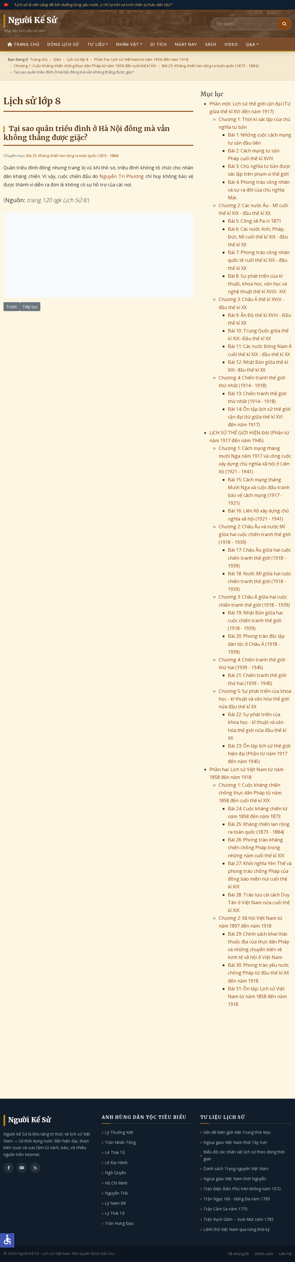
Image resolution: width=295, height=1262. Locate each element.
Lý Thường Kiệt (119, 1132)
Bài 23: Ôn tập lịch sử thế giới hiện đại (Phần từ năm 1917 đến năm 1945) (259, 754)
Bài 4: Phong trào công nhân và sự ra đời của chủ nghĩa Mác (259, 190)
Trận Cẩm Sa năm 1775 (225, 1209)
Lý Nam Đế (115, 1203)
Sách (210, 44)
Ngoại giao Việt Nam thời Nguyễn (234, 1178)
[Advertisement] (98, 255)
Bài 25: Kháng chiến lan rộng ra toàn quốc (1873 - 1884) (72, 155)
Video (231, 44)
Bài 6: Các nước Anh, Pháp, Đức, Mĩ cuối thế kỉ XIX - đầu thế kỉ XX (258, 237)
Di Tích (158, 44)
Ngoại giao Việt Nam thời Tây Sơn (235, 1142)
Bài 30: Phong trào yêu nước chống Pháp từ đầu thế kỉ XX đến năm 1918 (258, 973)
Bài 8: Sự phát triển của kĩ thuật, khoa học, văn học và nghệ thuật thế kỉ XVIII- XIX (257, 284)
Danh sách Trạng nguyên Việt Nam (235, 1168)
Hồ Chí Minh (116, 1183)
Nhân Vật (127, 44)
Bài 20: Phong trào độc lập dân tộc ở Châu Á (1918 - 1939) (256, 644)
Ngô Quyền (115, 1172)
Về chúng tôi (238, 1253)
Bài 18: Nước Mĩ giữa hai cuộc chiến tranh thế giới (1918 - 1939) (259, 581)
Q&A (250, 44)
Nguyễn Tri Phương (121, 176)
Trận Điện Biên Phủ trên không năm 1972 (242, 1188)
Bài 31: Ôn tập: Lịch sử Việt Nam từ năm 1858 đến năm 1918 (257, 996)
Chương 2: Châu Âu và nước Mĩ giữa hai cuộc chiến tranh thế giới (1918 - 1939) (255, 534)
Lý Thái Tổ (114, 1213)
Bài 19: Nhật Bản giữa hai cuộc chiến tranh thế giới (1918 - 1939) (255, 620)
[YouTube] (22, 1168)
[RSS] (35, 1168)
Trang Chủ (26, 44)
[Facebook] (8, 1168)
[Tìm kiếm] (284, 24)
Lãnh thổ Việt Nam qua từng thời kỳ (236, 1229)
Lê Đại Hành (116, 1162)
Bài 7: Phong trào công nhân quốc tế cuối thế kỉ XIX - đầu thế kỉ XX (259, 260)
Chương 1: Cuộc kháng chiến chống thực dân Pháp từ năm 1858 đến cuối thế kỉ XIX (250, 793)
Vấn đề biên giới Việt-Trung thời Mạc (237, 1132)
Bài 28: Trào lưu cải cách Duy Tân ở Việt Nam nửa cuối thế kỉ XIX (259, 902)
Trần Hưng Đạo (119, 1223)
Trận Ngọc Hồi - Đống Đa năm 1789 (236, 1199)
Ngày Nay (186, 44)
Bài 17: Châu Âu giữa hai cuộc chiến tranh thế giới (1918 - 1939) (259, 558)
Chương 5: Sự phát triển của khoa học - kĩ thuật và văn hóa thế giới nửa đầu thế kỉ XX (255, 699)
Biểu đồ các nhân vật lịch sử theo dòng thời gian (244, 1155)
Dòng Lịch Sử (63, 44)
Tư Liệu (96, 44)
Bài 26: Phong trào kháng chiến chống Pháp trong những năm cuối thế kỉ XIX (256, 847)
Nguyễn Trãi (116, 1193)
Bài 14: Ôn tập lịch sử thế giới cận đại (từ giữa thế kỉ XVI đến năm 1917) (259, 417)
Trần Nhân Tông (120, 1142)
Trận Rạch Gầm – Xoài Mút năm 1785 (238, 1219)
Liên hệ (285, 1253)
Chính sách (264, 1253)
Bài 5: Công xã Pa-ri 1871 (254, 221)
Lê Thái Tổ (115, 1152)
